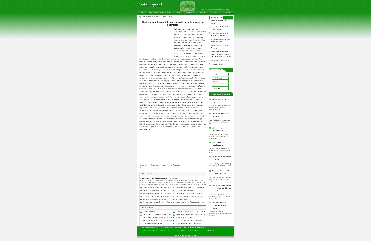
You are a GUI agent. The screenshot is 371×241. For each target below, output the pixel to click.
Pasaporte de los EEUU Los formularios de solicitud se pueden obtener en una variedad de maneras (190, 188)
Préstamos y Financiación (196, 228)
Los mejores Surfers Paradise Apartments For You (189, 202)
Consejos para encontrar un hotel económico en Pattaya (154, 190)
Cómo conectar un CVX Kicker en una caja (157, 220)
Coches (178, 12)
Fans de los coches (165, 228)
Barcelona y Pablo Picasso (220, 60)
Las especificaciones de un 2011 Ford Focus (190, 214)
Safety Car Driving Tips (151, 211)
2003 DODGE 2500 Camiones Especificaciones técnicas (153, 223)
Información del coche (150, 17)
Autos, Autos (165, 231)
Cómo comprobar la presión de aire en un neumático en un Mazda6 (221, 188)
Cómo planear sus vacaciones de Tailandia (157, 202)
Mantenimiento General (150, 231)
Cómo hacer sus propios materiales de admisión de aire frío (188, 223)
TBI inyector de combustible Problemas (221, 158)
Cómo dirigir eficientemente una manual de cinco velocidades (157, 217)
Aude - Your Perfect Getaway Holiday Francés (221, 28)
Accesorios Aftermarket (150, 228)
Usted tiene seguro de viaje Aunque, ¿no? (220, 47)
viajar (215, 12)
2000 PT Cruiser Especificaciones (218, 143)
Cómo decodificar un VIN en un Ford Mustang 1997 (221, 172)
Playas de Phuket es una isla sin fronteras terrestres (157, 196)
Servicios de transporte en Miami (220, 22)
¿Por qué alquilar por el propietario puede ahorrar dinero (157, 188)
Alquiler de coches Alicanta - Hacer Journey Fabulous (160, 165)
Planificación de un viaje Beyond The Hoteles (219, 34)
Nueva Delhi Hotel (182, 199)
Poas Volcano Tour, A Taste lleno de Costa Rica (189, 196)
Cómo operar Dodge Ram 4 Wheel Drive (156, 214)
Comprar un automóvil (166, 12)
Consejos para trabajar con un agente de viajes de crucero (156, 199)
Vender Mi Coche (209, 231)
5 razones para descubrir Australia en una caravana (159, 178)
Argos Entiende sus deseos (185, 190)
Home (143, 12)
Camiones (227, 12)
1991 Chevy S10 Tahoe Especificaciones (189, 220)
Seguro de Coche (180, 228)
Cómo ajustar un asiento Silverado (220, 100)
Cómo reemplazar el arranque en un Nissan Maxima (219, 205)
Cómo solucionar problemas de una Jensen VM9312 (190, 212)
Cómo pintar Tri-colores (184, 217)
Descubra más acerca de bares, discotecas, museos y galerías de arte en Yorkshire (221, 54)
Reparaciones (154, 12)
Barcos (202, 12)
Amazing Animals (217, 64)
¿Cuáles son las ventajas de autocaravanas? (220, 40)
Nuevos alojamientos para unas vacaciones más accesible (157, 193)
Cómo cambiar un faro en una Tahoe (220, 115)
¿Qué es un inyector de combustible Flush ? (220, 129)
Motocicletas (190, 12)
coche (163, 17)
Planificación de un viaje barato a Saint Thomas (188, 193)
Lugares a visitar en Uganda (150, 168)
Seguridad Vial (180, 231)
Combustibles (194, 231)
